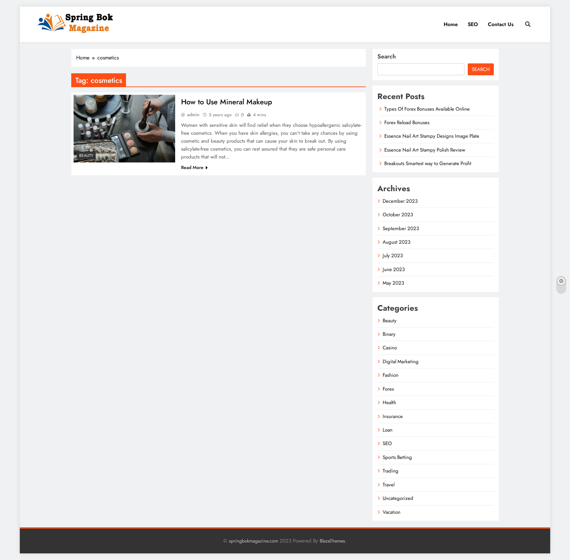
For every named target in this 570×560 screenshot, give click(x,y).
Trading (390, 470)
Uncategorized (398, 498)
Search (386, 56)
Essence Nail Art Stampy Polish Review (424, 150)
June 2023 (394, 269)
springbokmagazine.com (253, 541)
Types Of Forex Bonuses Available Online (427, 109)
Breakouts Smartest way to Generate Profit (427, 163)
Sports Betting (397, 457)
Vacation (391, 512)
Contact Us (501, 24)
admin (193, 114)
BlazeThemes (332, 541)
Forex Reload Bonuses (406, 122)
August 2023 (396, 242)
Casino (390, 347)
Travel (389, 484)
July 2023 (393, 255)
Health (389, 402)
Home (451, 24)
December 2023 (400, 201)
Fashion (390, 375)
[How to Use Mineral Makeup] (124, 128)
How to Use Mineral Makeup (226, 101)
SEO (473, 24)
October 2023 (398, 214)
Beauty (86, 155)
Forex (388, 389)
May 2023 (393, 283)
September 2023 (401, 228)
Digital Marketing (401, 361)
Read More (192, 167)
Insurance (393, 416)
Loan (388, 430)
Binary (389, 334)
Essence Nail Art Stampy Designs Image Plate (431, 136)
